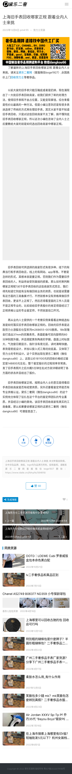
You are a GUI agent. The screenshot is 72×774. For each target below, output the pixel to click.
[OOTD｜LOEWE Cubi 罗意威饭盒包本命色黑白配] (14, 561)
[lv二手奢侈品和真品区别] (14, 580)
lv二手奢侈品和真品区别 (42, 575)
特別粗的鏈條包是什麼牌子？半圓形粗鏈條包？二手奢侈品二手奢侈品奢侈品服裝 (47, 641)
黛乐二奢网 (25, 72)
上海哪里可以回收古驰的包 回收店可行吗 (47, 622)
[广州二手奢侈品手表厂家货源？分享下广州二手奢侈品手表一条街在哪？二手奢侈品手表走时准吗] (14, 663)
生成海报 (12, 499)
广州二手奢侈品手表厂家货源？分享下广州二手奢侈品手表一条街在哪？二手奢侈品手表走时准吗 (47, 660)
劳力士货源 (39, 30)
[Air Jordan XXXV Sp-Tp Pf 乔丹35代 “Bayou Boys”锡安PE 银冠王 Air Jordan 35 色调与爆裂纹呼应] (14, 720)
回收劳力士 (17, 77)
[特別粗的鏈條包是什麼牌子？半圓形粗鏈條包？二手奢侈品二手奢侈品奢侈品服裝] (14, 644)
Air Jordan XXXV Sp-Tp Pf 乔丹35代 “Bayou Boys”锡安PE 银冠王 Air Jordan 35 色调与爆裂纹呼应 (47, 717)
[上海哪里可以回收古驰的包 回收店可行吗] (14, 625)
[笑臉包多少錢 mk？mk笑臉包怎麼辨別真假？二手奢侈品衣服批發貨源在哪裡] (14, 701)
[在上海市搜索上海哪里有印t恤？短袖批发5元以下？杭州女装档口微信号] (14, 738)
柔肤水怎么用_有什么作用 (43, 677)
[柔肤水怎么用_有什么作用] (14, 682)
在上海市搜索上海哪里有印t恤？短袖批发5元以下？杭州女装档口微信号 (47, 736)
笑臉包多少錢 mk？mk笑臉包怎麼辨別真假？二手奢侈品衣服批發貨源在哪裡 (47, 698)
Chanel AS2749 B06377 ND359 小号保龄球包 (34, 594)
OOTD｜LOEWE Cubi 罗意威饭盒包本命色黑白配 (47, 558)
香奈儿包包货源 (10, 611)
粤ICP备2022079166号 (54, 768)
